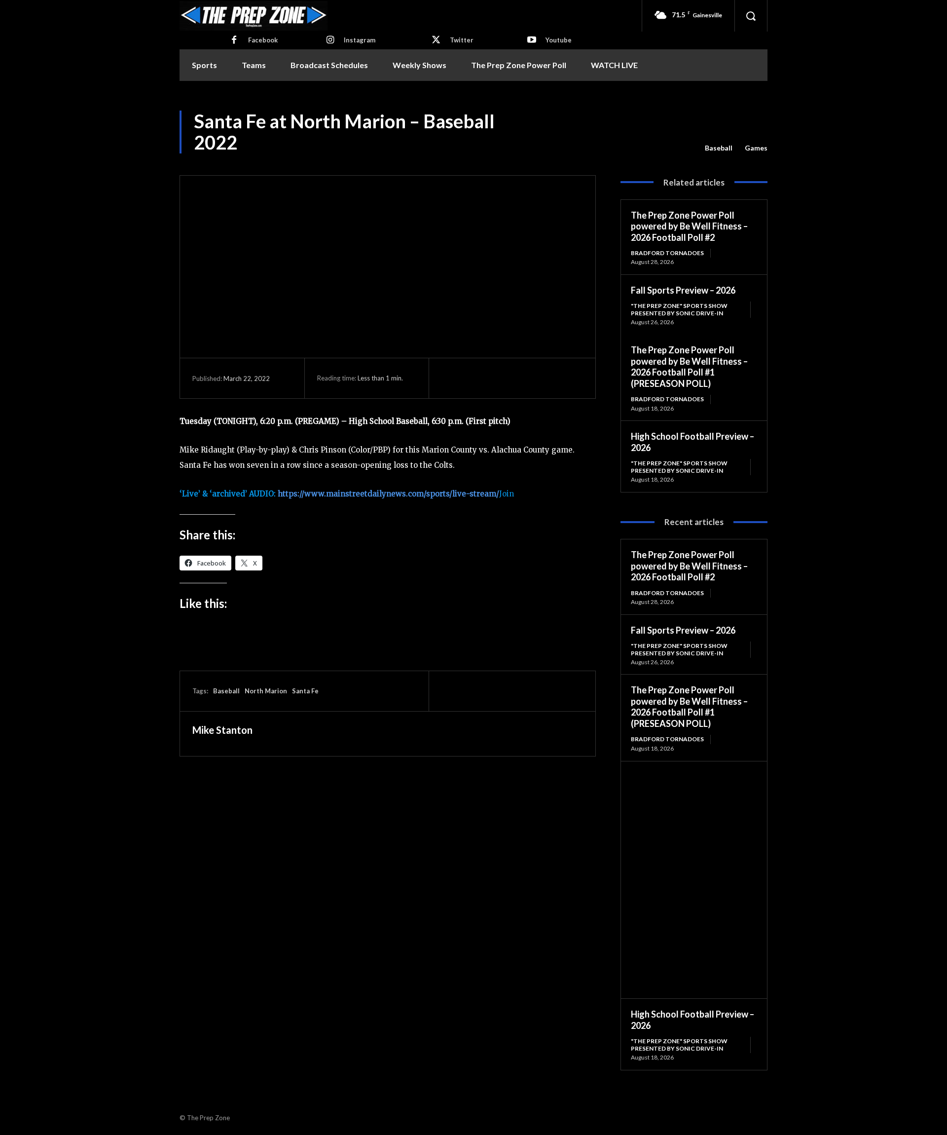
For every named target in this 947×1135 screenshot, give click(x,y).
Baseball (718, 148)
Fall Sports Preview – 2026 (683, 290)
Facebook (263, 40)
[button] (750, 16)
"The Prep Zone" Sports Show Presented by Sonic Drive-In (679, 309)
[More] (542, 378)
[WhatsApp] (519, 378)
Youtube (559, 40)
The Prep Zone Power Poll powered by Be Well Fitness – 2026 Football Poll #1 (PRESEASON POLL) (689, 366)
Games (756, 148)
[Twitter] (436, 40)
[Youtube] (532, 40)
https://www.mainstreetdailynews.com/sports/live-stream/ (388, 493)
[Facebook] (234, 40)
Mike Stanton (222, 730)
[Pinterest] (497, 378)
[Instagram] (330, 40)
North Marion (266, 691)
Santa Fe (305, 691)
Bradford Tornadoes (667, 253)
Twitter (462, 40)
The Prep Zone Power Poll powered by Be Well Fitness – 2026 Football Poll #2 (689, 226)
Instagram (359, 40)
